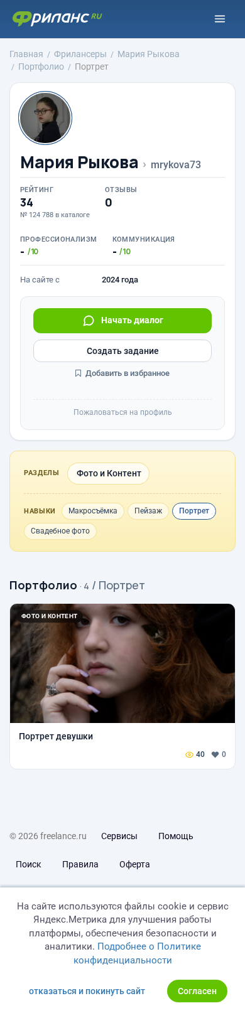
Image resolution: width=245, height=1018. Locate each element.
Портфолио (43, 584)
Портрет (194, 510)
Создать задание (123, 351)
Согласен (197, 991)
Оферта (134, 864)
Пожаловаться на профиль (123, 412)
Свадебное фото (60, 531)
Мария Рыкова (79, 162)
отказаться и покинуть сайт (87, 991)
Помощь (175, 836)
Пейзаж (148, 510)
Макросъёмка (92, 510)
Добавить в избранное (127, 373)
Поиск (28, 864)
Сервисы (119, 836)
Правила (80, 864)
